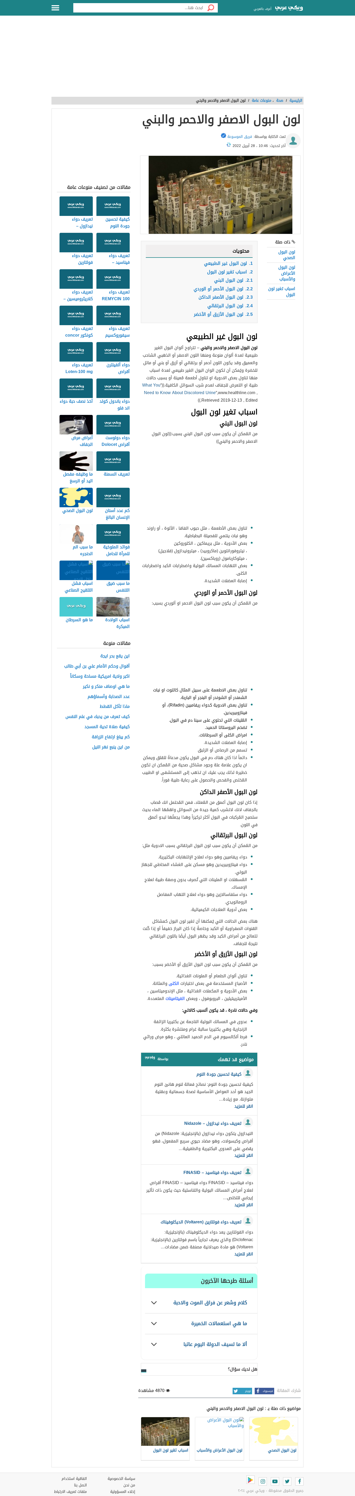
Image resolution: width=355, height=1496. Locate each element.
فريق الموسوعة (239, 136)
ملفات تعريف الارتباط (70, 1491)
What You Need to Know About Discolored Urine (179, 389)
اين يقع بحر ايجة (115, 656)
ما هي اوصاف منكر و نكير (106, 686)
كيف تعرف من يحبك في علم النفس (97, 717)
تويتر (248, 1391)
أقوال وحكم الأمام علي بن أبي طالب (97, 666)
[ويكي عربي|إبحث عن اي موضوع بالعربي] (289, 8)
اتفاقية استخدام (74, 1478)
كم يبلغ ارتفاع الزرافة (111, 737)
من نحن (129, 1485)
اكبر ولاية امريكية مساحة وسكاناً (100, 676)
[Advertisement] (177, 59)
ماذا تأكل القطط (115, 706)
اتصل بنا (80, 1485)
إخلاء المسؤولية (122, 1491)
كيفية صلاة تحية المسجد (107, 727)
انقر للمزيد (243, 1106)
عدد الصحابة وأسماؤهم (109, 697)
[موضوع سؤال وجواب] (150, 1059)
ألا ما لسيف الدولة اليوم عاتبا (215, 1344)
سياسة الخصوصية (121, 1478)
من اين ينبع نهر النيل (111, 747)
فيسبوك (268, 1391)
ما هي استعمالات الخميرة (219, 1323)
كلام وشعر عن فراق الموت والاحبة (210, 1302)
